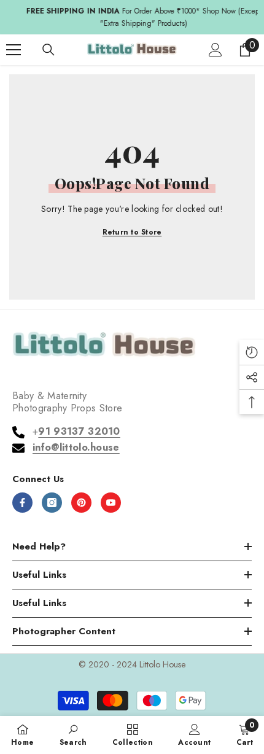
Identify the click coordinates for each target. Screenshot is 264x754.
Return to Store (132, 232)
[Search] (48, 49)
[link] (73, 734)
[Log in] (215, 49)
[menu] (13, 49)
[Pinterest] (81, 502)
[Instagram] (52, 502)
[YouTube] (111, 502)
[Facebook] (22, 502)
